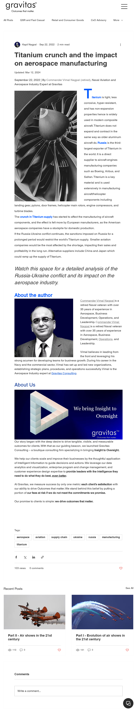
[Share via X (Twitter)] (25, 557)
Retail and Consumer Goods (68, 20)
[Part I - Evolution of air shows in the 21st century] (102, 612)
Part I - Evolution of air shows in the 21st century (100, 637)
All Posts (8, 20)
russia (92, 537)
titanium (22, 544)
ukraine (77, 537)
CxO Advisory (98, 20)
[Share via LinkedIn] (33, 557)
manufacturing (111, 537)
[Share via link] (42, 557)
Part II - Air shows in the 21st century (30, 637)
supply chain (59, 537)
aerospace (23, 537)
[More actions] (120, 45)
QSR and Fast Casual (32, 20)
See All (129, 588)
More (116, 20)
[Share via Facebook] (16, 557)
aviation (40, 537)
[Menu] (124, 6)
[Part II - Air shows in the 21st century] (34, 612)
